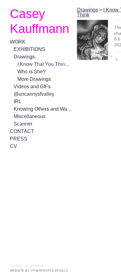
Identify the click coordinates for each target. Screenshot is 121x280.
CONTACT (22, 131)
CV (13, 146)
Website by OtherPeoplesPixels (39, 270)
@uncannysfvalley (34, 94)
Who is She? (31, 71)
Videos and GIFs (32, 86)
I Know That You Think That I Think (44, 64)
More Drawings (34, 79)
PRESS (18, 138)
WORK (17, 41)
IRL (17, 101)
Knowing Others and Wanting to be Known (43, 109)
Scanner (23, 123)
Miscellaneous (30, 116)
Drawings (24, 56)
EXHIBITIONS (29, 49)
